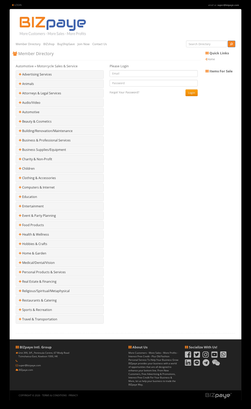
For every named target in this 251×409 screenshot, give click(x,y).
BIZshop (49, 44)
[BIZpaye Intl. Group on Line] (197, 364)
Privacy (73, 395)
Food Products (32, 225)
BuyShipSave (66, 44)
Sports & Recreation (36, 310)
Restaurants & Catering (39, 300)
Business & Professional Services (46, 140)
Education (29, 197)
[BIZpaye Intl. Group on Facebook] (188, 356)
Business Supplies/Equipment (43, 150)
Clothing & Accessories (38, 178)
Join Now (83, 44)
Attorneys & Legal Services (41, 93)
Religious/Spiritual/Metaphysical (45, 291)
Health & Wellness (35, 234)
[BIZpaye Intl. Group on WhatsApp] (223, 356)
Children (28, 168)
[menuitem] (17, 5)
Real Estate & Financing (38, 281)
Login (18, 5)
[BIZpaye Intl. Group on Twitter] (197, 356)
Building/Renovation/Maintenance (47, 131)
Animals (27, 84)
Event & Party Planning (38, 215)
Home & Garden (33, 253)
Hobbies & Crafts (34, 244)
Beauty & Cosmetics (36, 121)
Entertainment (32, 206)
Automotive (30, 112)
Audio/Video (30, 102)
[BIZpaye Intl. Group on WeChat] (216, 364)
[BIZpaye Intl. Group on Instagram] (206, 356)
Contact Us (99, 44)
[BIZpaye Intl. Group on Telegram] (206, 364)
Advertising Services (36, 74)
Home (211, 59)
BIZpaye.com (26, 370)
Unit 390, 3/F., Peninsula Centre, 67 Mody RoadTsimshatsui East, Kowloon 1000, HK (43, 354)
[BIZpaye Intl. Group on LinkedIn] (188, 364)
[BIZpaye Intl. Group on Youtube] (214, 356)
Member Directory (28, 44)
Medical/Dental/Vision (38, 263)
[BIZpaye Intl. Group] (52, 26)
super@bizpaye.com (228, 5)
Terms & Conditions (54, 395)
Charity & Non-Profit (36, 159)
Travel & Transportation (39, 319)
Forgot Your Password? (124, 92)
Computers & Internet (38, 187)
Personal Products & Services (43, 272)
